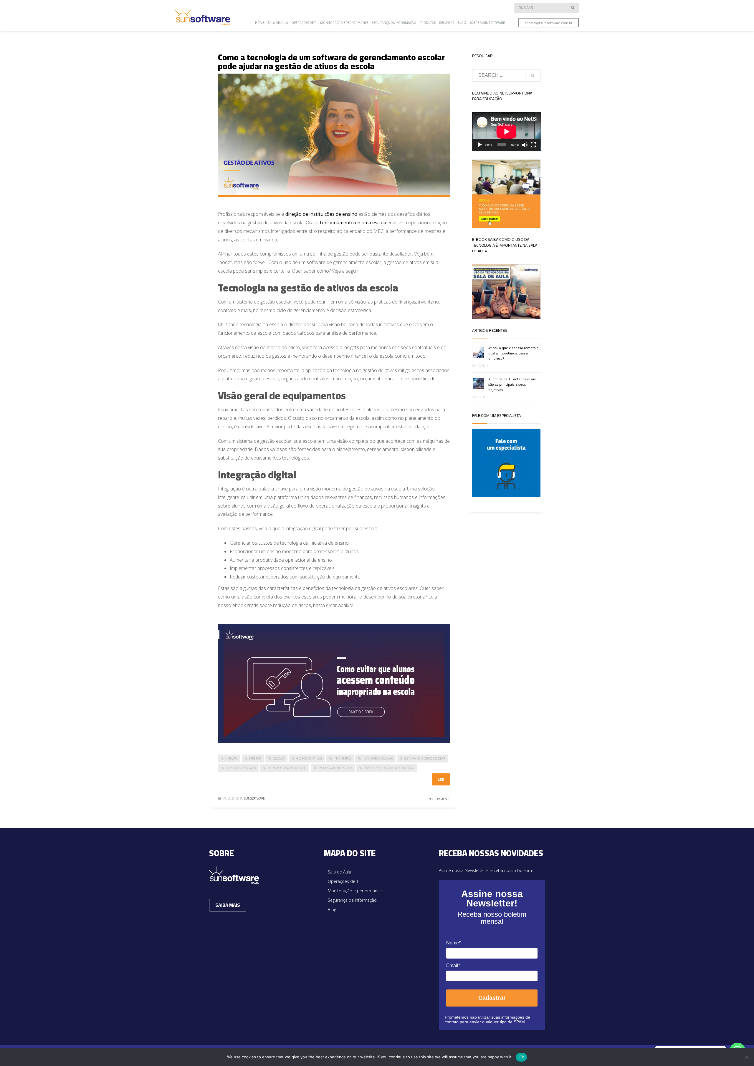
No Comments (439, 799)
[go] (573, 8)
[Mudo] (525, 145)
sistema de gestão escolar (424, 758)
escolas (279, 758)
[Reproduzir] (480, 145)
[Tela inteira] (533, 145)
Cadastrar (492, 997)
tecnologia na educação (286, 768)
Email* (453, 965)
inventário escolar (378, 758)
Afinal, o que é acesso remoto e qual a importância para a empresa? (513, 353)
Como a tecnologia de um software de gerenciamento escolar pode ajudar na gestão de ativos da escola (331, 62)
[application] (506, 131)
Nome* (453, 942)
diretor (255, 758)
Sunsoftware (254, 798)
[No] (747, 1057)
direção (231, 758)
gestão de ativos (309, 758)
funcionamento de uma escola (353, 222)
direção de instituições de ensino (321, 214)
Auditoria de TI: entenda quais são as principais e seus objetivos (512, 384)
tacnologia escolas (240, 768)
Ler (441, 779)
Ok (521, 1057)
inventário (342, 758)
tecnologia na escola (335, 768)
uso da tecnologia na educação (389, 768)
